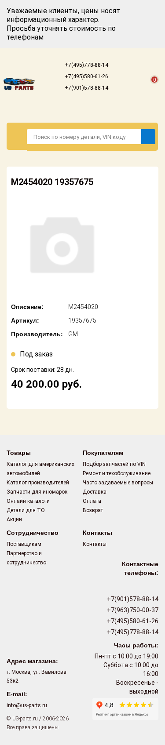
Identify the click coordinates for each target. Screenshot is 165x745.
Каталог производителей (38, 483)
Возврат (93, 510)
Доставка (94, 492)
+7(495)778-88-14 (85, 65)
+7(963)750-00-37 (132, 610)
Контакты (94, 544)
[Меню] (17, 136)
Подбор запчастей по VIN (114, 464)
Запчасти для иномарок (37, 492)
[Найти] (148, 136)
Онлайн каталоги (28, 501)
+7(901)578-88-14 (85, 88)
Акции (14, 519)
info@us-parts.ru (27, 705)
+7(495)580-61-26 (85, 76)
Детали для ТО (26, 510)
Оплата (92, 501)
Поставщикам (24, 544)
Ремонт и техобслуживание (116, 473)
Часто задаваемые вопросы (118, 483)
